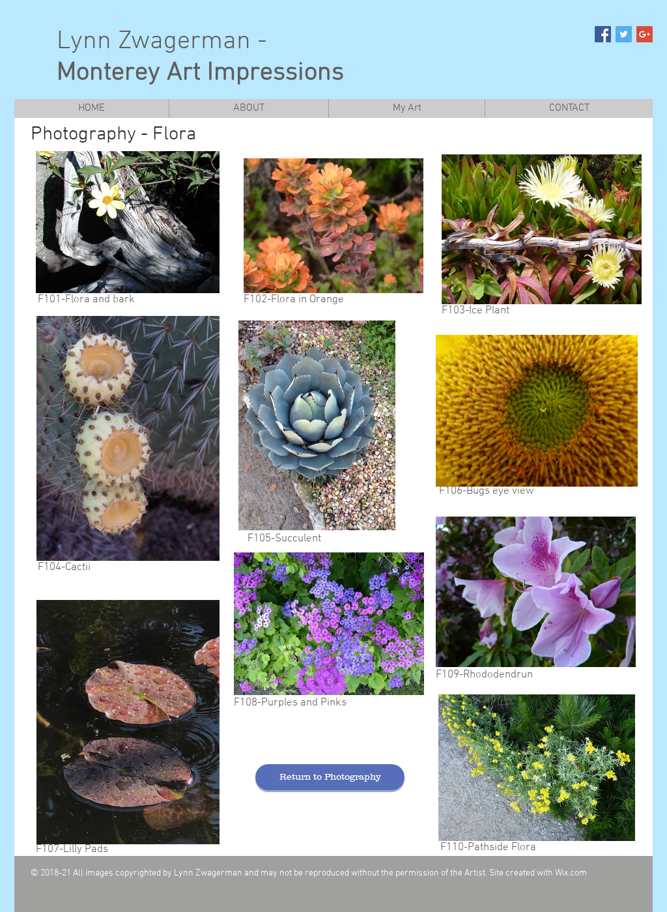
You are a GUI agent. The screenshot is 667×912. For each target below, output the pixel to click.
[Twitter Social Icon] (624, 34)
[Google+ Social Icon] (644, 34)
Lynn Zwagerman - (200, 57)
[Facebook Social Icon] (603, 34)
